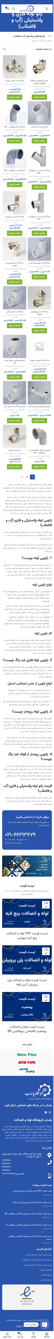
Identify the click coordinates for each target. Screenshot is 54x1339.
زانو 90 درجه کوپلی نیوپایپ (14, 80)
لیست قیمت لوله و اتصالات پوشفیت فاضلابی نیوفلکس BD (27, 1029)
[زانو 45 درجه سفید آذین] (39, 113)
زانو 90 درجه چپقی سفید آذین (39, 263)
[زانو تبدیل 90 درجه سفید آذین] (14, 392)
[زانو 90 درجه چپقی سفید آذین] (39, 249)
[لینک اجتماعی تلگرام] (46, 1112)
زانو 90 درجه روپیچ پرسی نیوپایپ (14, 264)
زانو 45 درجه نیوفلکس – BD (14, 126)
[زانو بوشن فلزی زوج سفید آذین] (39, 392)
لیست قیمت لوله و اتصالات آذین (39, 1255)
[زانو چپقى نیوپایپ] (14, 436)
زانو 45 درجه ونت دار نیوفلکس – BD (39, 172)
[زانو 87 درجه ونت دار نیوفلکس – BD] (39, 203)
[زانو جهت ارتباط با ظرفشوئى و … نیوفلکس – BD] (39, 436)
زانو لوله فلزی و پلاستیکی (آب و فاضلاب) (39, 87)
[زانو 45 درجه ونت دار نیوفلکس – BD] (39, 156)
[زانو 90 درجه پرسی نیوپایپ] (14, 203)
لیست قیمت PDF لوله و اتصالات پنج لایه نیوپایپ (27, 936)
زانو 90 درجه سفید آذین (14, 311)
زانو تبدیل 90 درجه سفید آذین (14, 406)
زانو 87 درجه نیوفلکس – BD (14, 170)
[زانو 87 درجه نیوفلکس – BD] (14, 156)
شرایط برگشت (46, 1275)
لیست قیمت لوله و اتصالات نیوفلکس (37, 1260)
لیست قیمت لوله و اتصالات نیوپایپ (37, 1265)
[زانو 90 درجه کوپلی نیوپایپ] (14, 67)
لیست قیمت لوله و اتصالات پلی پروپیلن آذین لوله (27, 982)
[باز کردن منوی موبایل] (47, 9)
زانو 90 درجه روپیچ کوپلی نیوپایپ (39, 313)
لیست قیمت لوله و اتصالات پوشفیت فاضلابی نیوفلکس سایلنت (30, 1238)
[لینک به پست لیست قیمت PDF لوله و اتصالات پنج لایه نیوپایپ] (27, 913)
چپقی (36, 89)
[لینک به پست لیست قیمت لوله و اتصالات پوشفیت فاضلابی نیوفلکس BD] (27, 1006)
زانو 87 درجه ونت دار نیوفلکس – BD (39, 218)
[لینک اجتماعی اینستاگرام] (50, 1112)
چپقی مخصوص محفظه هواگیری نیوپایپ (39, 82)
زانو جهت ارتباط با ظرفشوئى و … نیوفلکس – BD (39, 451)
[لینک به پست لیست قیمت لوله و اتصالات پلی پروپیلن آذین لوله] (27, 959)
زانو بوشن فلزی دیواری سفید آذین (14, 361)
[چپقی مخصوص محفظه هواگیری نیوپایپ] (39, 67)
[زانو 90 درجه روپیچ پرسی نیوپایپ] (14, 249)
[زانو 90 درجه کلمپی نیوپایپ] (39, 346)
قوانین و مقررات (45, 1270)
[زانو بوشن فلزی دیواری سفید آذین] (14, 346)
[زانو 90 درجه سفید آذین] (14, 297)
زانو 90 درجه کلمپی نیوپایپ (39, 360)
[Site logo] (27, 8)
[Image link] (27, 866)
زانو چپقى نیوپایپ (14, 450)
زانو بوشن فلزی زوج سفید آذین (39, 406)
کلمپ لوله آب (36, 366)
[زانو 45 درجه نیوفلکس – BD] (14, 113)
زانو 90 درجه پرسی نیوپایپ (14, 216)
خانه (50, 36)
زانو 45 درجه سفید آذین (39, 126)
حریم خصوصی (46, 1280)
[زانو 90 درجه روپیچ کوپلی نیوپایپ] (39, 297)
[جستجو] (14, 9)
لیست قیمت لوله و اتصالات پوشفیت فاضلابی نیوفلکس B (29, 1225)
